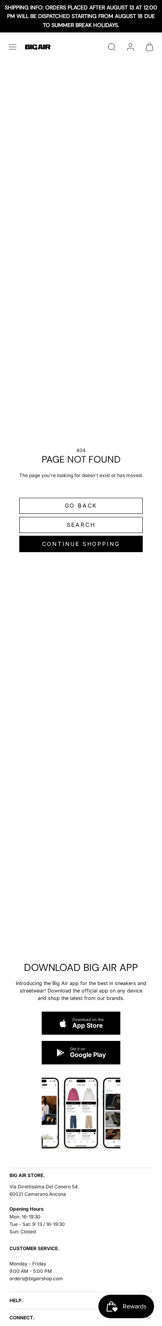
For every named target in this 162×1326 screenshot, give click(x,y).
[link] (130, 47)
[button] (12, 47)
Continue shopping (81, 543)
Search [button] (81, 524)
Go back (81, 505)
